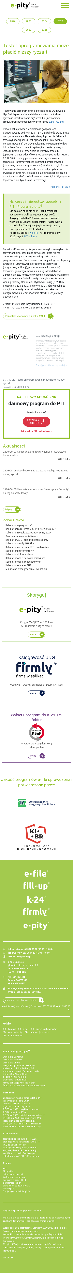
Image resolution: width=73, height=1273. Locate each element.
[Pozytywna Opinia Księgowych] (36, 802)
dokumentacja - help (13, 1174)
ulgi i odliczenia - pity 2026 (16, 1106)
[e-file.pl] (36, 873)
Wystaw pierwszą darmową (36, 731)
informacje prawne (39, 1032)
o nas (26, 1029)
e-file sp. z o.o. (60, 1228)
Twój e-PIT (34, 232)
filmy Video (8, 1171)
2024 (44, 21)
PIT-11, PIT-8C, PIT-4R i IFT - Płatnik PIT (23, 1123)
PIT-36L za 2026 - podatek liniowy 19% (22, 1118)
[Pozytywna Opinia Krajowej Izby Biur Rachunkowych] (36, 836)
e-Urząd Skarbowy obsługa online (19, 1147)
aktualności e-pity (12, 1183)
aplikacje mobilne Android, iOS (18, 1068)
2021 (44, 29)
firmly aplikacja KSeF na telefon (19, 1082)
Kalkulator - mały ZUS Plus (20, 543)
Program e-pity (30, 206)
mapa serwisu (15, 1035)
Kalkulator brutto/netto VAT (20, 550)
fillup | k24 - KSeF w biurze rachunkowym (24, 1085)
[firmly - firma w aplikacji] (36, 912)
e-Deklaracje (10, 1133)
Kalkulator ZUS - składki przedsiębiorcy (26, 540)
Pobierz (16, 1051)
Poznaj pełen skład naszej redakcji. (51, 365)
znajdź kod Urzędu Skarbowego (18, 1153)
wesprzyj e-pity (15, 1032)
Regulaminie (55, 1234)
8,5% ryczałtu (56, 121)
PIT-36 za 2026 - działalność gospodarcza (24, 1115)
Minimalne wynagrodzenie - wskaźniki (26, 569)
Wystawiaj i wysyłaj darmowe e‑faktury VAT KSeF (37, 670)
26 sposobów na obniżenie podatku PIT (22, 1098)
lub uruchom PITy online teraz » (36, 431)
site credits (8, 1257)
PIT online (29, 236)
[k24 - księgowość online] (36, 899)
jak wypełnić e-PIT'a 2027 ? (16, 1101)
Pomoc (7, 1163)
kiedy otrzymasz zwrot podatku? (19, 1121)
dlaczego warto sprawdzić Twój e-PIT (21, 1141)
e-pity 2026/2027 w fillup (15, 1074)
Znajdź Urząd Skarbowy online (20, 1000)
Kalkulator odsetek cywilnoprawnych (25, 558)
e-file (7, 1023)
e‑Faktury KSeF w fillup (14, 1077)
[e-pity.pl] (36, 926)
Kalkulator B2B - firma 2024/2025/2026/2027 (30, 529)
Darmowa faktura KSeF (15, 1079)
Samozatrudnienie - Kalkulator (22, 536)
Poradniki (8, 1092)
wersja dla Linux (11, 1062)
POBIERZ (33, 422)
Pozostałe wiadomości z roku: (25, 316)
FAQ (5, 1168)
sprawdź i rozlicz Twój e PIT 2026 (19, 1139)
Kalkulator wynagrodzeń (18, 525)
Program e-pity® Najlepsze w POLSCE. (22, 1210)
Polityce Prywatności (13, 1238)
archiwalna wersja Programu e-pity (21, 1071)
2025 (28, 21)
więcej (33, 634)
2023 (60, 21)
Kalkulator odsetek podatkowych (23, 561)
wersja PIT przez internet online (18, 1065)
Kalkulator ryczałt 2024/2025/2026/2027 (28, 532)
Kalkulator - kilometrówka (19, 554)
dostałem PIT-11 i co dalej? (16, 1103)
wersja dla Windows (13, 1057)
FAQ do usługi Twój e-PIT (15, 1144)
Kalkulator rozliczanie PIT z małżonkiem (27, 547)
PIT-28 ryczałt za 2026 (14, 1112)
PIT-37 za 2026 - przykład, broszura (21, 1109)
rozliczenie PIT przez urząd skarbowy (22, 1126)
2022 (28, 29)
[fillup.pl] (36, 886)
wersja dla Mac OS (12, 1059)
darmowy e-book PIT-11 (14, 1180)
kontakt (12, 1029)
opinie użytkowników (46, 1029)
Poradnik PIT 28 (59, 187)
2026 (13, 21)
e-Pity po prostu (25, 5)
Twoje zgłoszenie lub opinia (16, 1191)
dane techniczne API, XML (16, 1185)
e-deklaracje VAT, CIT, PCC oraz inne (21, 1156)
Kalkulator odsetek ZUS (18, 565)
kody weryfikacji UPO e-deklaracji (19, 1150)
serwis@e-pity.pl (22, 956)
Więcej (8, 509)
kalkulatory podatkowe (14, 1177)
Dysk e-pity (8, 1188)
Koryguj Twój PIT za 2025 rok (36, 609)
